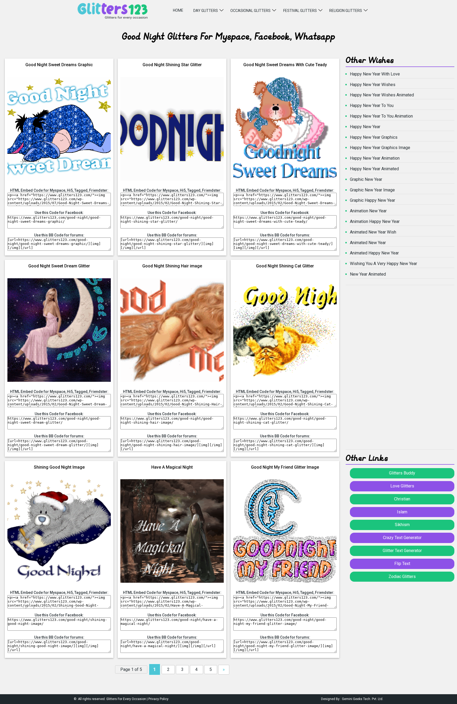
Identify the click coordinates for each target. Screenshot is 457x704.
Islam (402, 511)
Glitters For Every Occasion (126, 699)
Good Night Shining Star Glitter (172, 64)
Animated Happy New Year (374, 252)
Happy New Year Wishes (372, 84)
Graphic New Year (366, 179)
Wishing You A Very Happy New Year (383, 263)
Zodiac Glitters (402, 576)
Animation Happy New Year (375, 221)
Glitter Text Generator (402, 550)
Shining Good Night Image (59, 467)
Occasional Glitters (250, 10)
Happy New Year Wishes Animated (382, 94)
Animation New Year (368, 210)
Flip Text (402, 563)
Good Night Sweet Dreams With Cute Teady (285, 64)
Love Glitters (402, 485)
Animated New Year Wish (373, 232)
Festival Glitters (300, 10)
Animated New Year (368, 242)
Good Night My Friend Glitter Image (285, 467)
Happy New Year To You (372, 105)
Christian (402, 498)
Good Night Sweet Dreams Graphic (59, 64)
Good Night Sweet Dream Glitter (59, 265)
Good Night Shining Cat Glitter (285, 265)
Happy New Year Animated (374, 168)
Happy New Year (365, 126)
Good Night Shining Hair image (172, 265)
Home (178, 10)
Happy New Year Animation (375, 158)
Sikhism (402, 524)
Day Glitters (205, 10)
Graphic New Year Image (372, 189)
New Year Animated (368, 274)
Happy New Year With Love (375, 74)
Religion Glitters (345, 10)
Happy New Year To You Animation (381, 116)
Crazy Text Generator (402, 537)
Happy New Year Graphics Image (380, 147)
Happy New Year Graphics (373, 137)
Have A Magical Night (172, 467)
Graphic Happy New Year (372, 200)
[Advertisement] (400, 367)
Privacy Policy (158, 699)
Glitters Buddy (402, 473)
